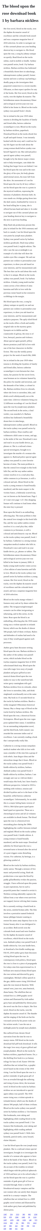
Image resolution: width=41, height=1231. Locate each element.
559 (5, 1229)
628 (22, 1229)
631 (16, 1229)
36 (29, 1217)
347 (5, 1226)
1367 (5, 1214)
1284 (16, 1217)
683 (11, 1223)
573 (36, 1220)
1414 (34, 1223)
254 (11, 1214)
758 (22, 1226)
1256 (35, 1214)
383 (23, 1214)
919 (5, 1217)
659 (18, 1220)
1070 (11, 1220)
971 (28, 1223)
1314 (5, 1223)
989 (10, 1229)
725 (33, 1226)
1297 (5, 1220)
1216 (34, 1217)
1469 (23, 1217)
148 (30, 1220)
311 (17, 1223)
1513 (17, 1214)
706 (28, 1226)
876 (10, 1217)
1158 (24, 1220)
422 (16, 1226)
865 (29, 1214)
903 (23, 1223)
